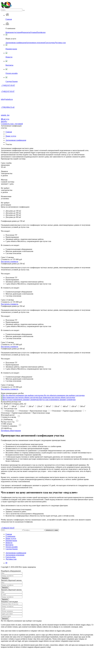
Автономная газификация (16, 43)
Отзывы (33, 32)
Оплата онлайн (12, 547)
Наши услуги (11, 136)
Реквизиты (26, 32)
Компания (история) (14, 32)
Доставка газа (60, 43)
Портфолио (41, 32)
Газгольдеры (50, 43)
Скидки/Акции (12, 549)
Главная (9, 132)
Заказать (5, 578)
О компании (10, 536)
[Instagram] (6, 563)
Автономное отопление (35, 43)
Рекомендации (11, 540)
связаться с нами (52, 530)
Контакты (9, 545)
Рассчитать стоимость (9, 261)
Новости (9, 543)
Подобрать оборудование (11, 431)
